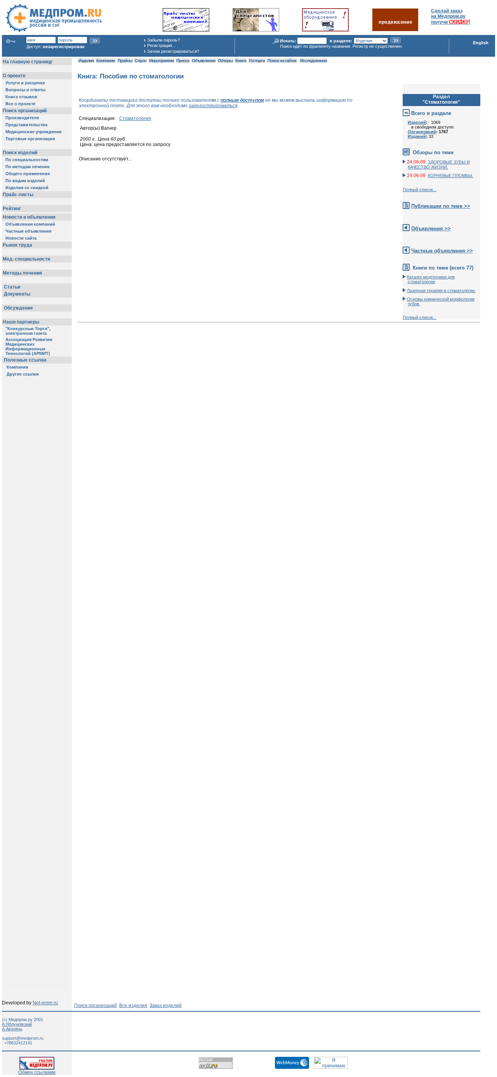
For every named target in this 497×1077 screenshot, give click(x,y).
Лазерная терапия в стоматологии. (441, 290)
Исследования (313, 60)
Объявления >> (431, 228)
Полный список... (419, 189)
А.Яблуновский (17, 1024)
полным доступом (242, 100)
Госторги (257, 60)
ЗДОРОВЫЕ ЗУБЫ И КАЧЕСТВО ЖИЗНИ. (439, 164)
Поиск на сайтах (282, 60)
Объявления (203, 60)
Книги (241, 60)
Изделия (86, 60)
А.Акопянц (12, 1029)
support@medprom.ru (22, 1038)
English (480, 42)
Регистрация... (161, 45)
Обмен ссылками (37, 1072)
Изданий (417, 136)
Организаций (422, 131)
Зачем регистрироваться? (173, 51)
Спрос (140, 60)
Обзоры (225, 60)
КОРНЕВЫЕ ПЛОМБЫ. (450, 175)
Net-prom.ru (45, 1003)
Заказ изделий (165, 1005)
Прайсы (125, 60)
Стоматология (135, 118)
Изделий (417, 122)
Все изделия (133, 1005)
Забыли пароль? (163, 40)
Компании (106, 60)
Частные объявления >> (442, 251)
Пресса (183, 60)
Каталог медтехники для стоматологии (431, 279)
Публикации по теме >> (440, 206)
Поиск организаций (95, 1005)
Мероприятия (161, 60)
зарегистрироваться (213, 105)
